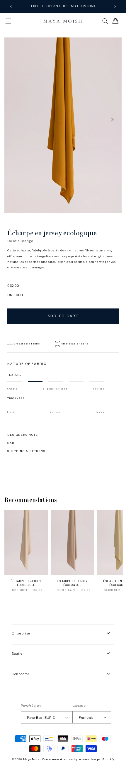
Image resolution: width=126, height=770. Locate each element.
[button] (8, 21)
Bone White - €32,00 (27, 590)
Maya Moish (32, 759)
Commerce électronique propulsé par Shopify (78, 759)
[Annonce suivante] (115, 6)
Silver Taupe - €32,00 (74, 590)
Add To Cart (63, 316)
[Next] (112, 119)
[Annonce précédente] (10, 6)
